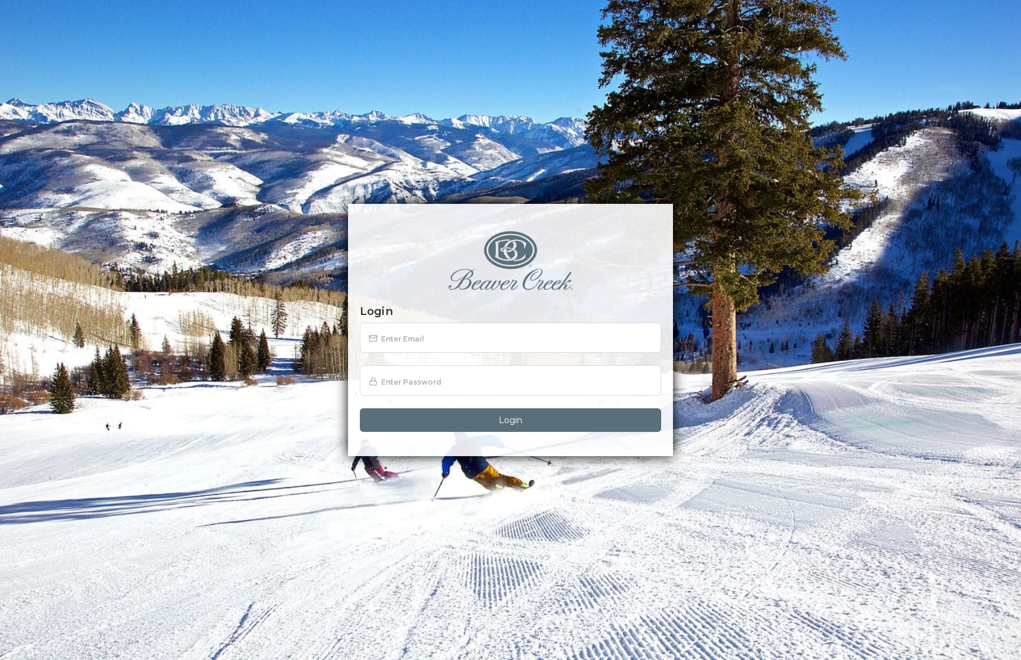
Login (510, 420)
